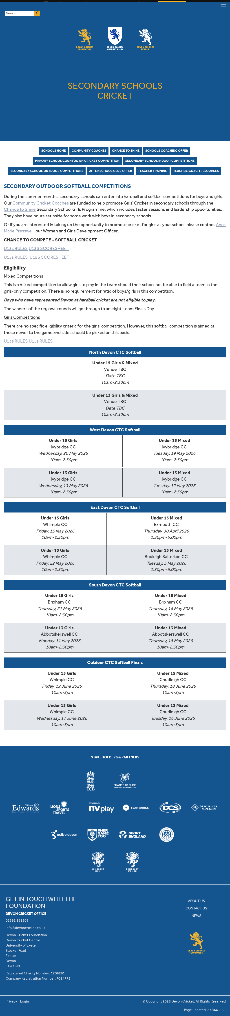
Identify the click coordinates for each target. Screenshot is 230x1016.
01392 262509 (17, 920)
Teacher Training (152, 171)
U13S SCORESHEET (49, 248)
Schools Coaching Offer (166, 150)
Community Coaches (89, 150)
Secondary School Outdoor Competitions (47, 171)
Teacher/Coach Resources (196, 171)
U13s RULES (16, 248)
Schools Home (53, 150)
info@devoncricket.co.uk (25, 928)
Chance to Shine (125, 150)
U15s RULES (16, 257)
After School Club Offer (110, 171)
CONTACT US (196, 908)
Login (24, 1001)
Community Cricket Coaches (40, 203)
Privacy (11, 1001)
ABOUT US (196, 901)
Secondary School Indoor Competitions (160, 161)
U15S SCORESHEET (49, 257)
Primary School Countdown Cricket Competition (77, 161)
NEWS (196, 916)
